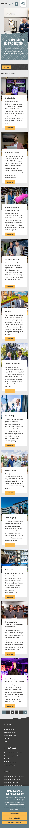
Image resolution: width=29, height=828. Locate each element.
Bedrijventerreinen (10, 732)
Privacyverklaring (9, 765)
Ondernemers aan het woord (13, 753)
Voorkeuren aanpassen (14, 822)
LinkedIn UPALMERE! (11, 782)
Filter (7, 67)
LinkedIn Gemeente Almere (12, 779)
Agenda (6, 738)
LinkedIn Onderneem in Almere (14, 776)
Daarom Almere (9, 729)
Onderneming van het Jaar (12, 756)
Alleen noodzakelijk (14, 818)
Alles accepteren (14, 813)
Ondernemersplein (10, 735)
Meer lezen (10, 128)
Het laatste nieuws (10, 762)
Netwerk (6, 759)
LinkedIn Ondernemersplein (13, 785)
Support (6, 741)
